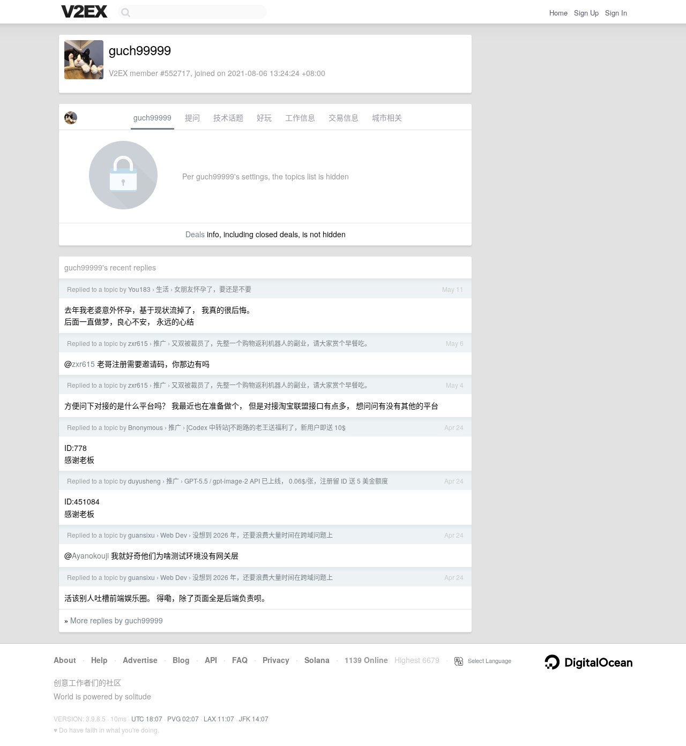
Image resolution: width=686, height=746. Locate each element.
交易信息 (344, 117)
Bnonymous (145, 427)
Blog (181, 659)
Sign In (616, 12)
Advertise (140, 659)
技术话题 (228, 117)
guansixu (141, 534)
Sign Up (586, 12)
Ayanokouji (90, 555)
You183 (139, 288)
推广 (159, 343)
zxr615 (138, 343)
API (211, 659)
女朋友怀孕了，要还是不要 (212, 288)
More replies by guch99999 (116, 620)
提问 (192, 117)
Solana (317, 659)
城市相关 (387, 117)
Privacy (276, 659)
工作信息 (300, 117)
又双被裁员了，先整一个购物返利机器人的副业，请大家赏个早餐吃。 (271, 343)
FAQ (240, 659)
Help (99, 659)
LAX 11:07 (219, 718)
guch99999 (152, 117)
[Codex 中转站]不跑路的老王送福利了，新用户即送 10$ (266, 427)
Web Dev (173, 534)
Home (558, 12)
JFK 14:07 (254, 718)
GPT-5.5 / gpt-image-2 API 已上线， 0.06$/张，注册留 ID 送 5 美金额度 (286, 480)
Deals (195, 234)
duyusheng (144, 480)
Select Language (487, 660)
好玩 (264, 117)
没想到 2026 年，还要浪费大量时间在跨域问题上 (262, 534)
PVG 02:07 (183, 718)
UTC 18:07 (146, 718)
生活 (162, 288)
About (65, 659)
